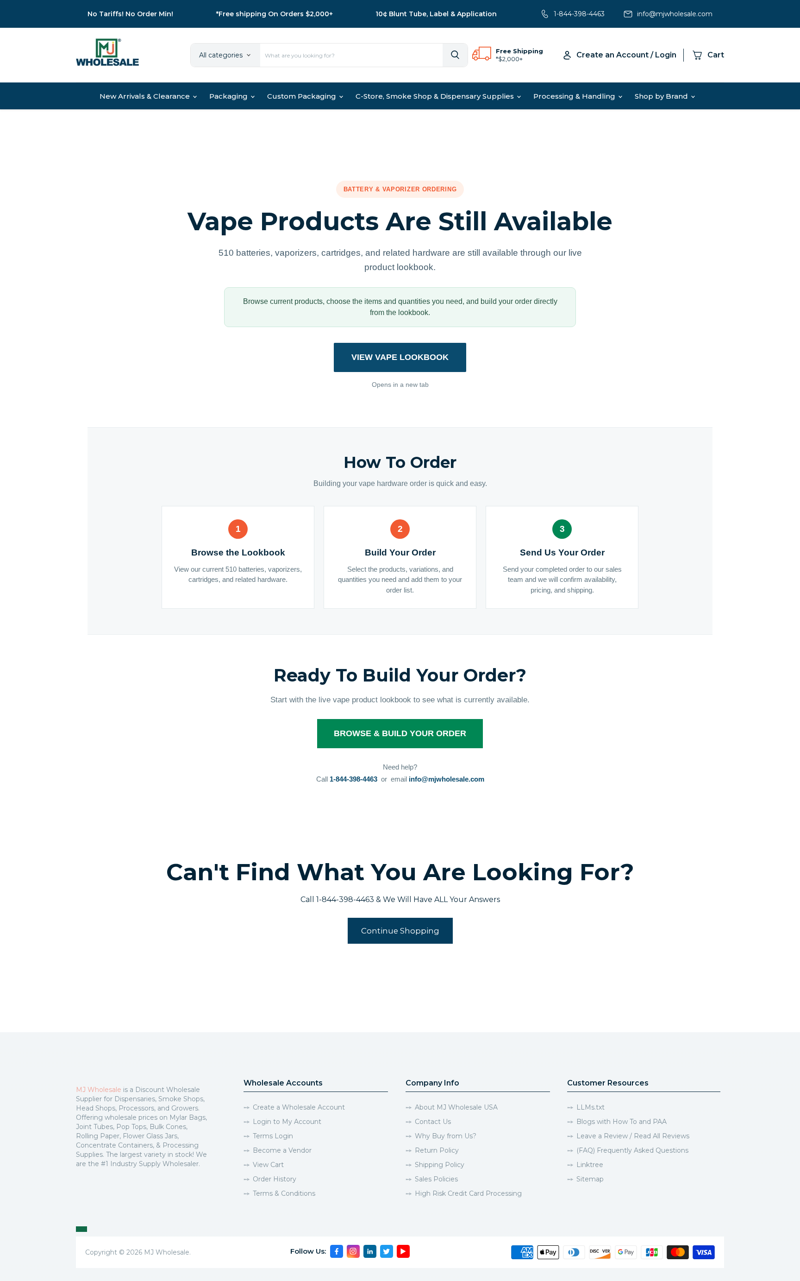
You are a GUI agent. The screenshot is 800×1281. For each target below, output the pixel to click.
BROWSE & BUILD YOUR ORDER (400, 733)
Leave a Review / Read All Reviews (632, 1136)
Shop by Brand (662, 96)
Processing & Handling (575, 96)
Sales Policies (436, 1179)
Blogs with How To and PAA (621, 1121)
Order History (274, 1179)
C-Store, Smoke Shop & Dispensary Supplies (436, 96)
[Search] (455, 55)
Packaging (229, 96)
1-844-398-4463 (579, 14)
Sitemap (590, 1179)
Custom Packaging (302, 96)
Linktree (589, 1165)
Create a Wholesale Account (299, 1107)
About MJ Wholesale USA (456, 1107)
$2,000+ (510, 59)
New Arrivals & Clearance (146, 96)
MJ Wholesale (98, 1089)
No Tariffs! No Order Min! (130, 14)
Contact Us (433, 1121)
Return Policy (437, 1150)
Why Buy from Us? (445, 1136)
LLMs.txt (590, 1107)
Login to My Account (287, 1121)
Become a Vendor (282, 1150)
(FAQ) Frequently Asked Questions (632, 1150)
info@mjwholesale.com (674, 14)
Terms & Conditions (284, 1193)
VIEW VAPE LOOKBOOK (400, 357)
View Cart (268, 1165)
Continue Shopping (400, 930)
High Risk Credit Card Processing (468, 1193)
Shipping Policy (439, 1165)
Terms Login (273, 1136)
